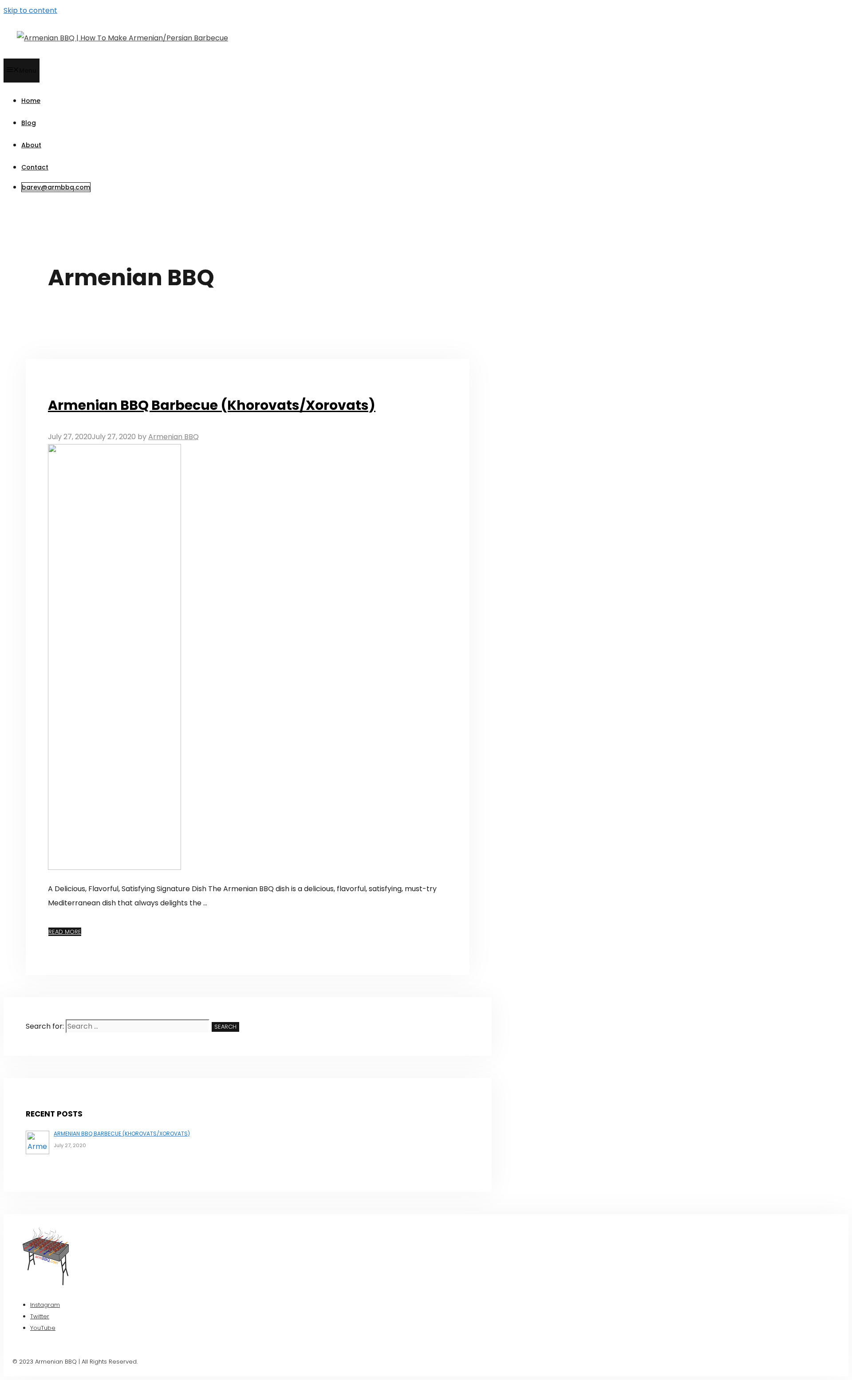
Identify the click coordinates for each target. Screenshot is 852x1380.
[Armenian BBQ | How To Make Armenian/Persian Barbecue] (122, 38)
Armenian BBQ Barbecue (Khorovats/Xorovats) (211, 405)
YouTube (42, 1328)
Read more (64, 932)
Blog (28, 122)
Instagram (45, 1305)
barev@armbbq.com (56, 187)
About (31, 145)
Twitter (39, 1316)
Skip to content (30, 10)
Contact (34, 167)
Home (30, 100)
